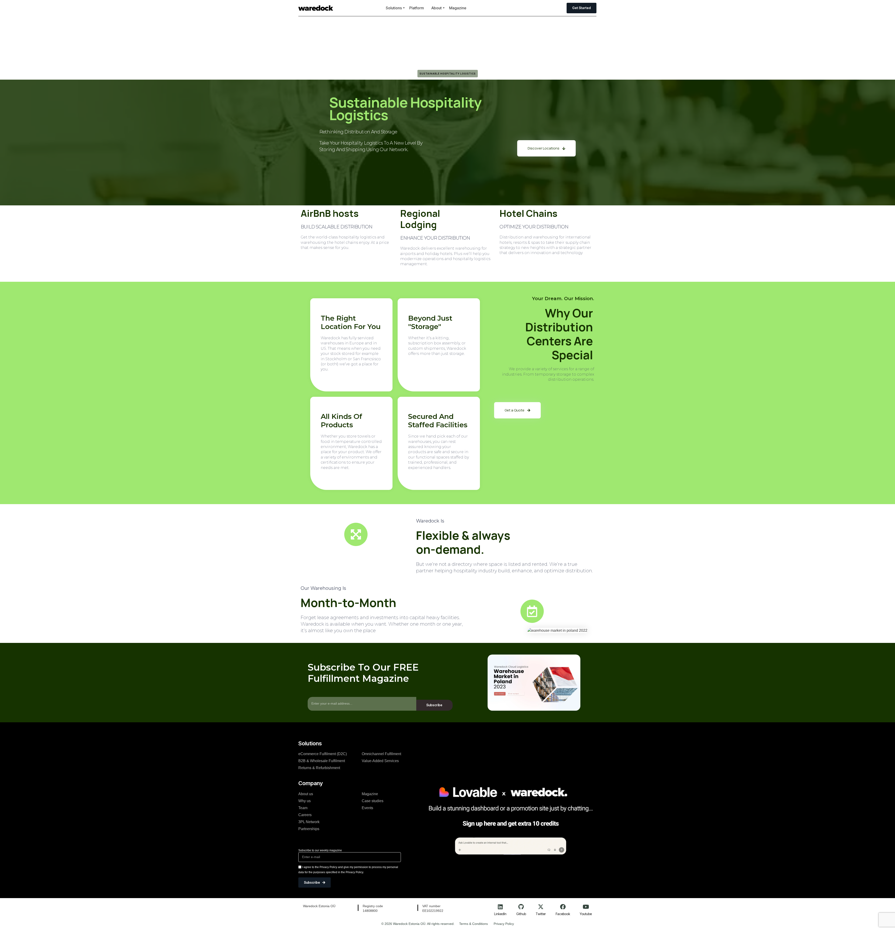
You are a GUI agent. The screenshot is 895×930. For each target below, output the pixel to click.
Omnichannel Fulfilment (381, 754)
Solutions (394, 8)
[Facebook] (563, 907)
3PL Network (309, 822)
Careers (305, 815)
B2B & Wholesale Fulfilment (321, 761)
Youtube (586, 914)
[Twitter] (541, 907)
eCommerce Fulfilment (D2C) (322, 754)
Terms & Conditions (473, 924)
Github (521, 914)
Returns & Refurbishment (319, 768)
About (436, 8)
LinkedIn (500, 914)
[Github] (521, 907)
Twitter (541, 914)
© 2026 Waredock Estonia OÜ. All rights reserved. (417, 924)
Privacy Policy (504, 924)
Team (302, 808)
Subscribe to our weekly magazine (320, 850)
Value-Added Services (380, 761)
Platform (416, 8)
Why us (304, 801)
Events (367, 808)
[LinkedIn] (500, 907)
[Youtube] (586, 907)
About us (305, 794)
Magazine (457, 8)
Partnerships (308, 829)
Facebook (563, 914)
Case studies (372, 801)
